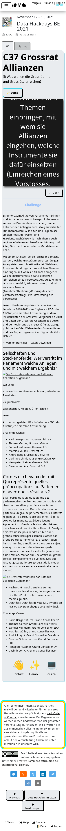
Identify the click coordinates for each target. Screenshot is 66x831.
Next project (32, 808)
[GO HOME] (20, 4)
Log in (57, 826)
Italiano (48, 3)
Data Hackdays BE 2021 (42, 797)
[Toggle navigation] (6, 5)
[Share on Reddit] (28, 783)
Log (24, 46)
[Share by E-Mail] (38, 783)
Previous (14, 797)
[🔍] (33, 375)
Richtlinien (10, 744)
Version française (16, 342)
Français (35, 3)
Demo (12, 92)
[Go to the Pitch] (7, 45)
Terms (10, 822)
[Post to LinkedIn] (43, 774)
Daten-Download (40, 342)
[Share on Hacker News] (23, 774)
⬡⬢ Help (24, 822)
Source (51, 664)
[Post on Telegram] (52, 774)
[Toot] (13, 774)
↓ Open (54, 192)
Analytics (41, 822)
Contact (18, 664)
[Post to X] (33, 774)
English (60, 3)
